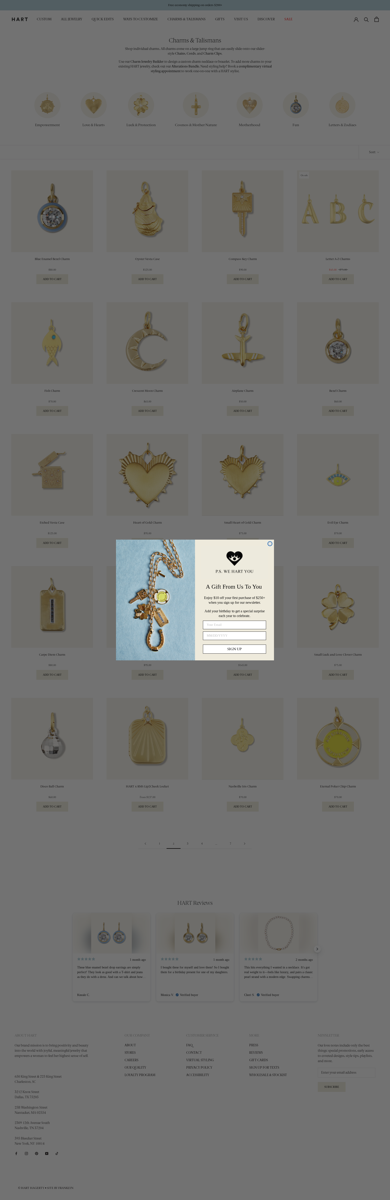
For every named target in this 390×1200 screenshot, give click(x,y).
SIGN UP (234, 649)
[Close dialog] (270, 543)
